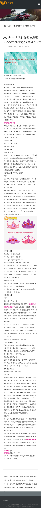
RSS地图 (29, 505)
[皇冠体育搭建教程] (6, 2)
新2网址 (32, 507)
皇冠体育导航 (10, 507)
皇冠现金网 (22, 507)
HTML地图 (35, 505)
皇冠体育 (16, 507)
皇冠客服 (27, 507)
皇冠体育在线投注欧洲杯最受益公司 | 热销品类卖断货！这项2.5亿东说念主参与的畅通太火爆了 (20, 487)
